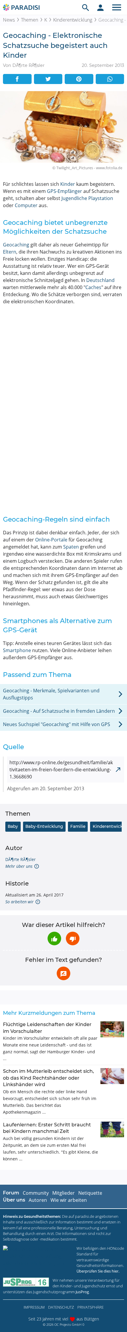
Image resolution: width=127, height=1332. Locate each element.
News (9, 20)
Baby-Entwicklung (44, 826)
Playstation (100, 198)
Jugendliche (74, 198)
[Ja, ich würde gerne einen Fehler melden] (63, 973)
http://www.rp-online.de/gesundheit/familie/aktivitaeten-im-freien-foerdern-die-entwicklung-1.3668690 (61, 769)
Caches (93, 287)
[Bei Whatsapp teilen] (110, 79)
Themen (29, 20)
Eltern (9, 252)
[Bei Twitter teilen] (48, 79)
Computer (26, 205)
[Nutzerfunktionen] (100, 7)
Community (36, 1193)
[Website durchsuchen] (85, 7)
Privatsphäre (90, 1307)
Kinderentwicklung (72, 20)
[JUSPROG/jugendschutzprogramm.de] (26, 1282)
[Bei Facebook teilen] (17, 79)
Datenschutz (61, 1307)
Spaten (71, 547)
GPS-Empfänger (64, 191)
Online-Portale (51, 539)
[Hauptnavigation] (116, 7)
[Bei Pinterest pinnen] (79, 79)
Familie (77, 826)
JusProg (82, 1291)
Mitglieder (63, 1193)
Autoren (38, 1200)
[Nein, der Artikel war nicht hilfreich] (72, 938)
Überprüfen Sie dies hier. (97, 1271)
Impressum (34, 1307)
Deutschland (100, 280)
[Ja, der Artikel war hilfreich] (54, 938)
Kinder (67, 184)
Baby (13, 826)
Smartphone (17, 650)
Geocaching (16, 244)
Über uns (14, 1200)
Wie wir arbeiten (69, 1200)
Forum (11, 1193)
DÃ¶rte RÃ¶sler (20, 859)
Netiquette (90, 1193)
